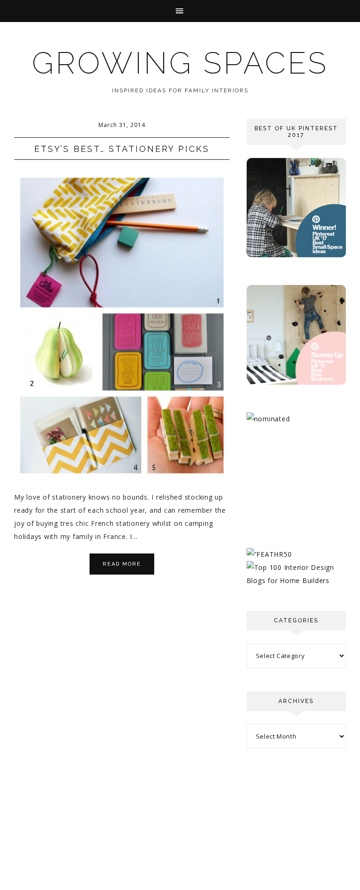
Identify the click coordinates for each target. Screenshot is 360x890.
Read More (122, 564)
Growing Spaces (180, 63)
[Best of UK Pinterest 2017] (296, 254)
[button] (180, 11)
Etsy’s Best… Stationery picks (122, 149)
